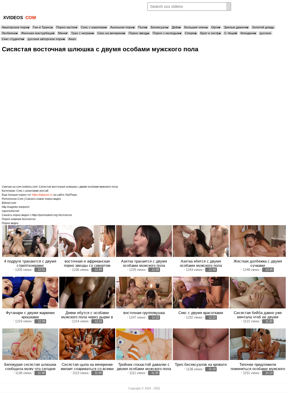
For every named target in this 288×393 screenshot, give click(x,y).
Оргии (215, 27)
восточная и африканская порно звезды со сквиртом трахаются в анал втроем (87, 265)
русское (265, 33)
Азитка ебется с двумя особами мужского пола (201, 263)
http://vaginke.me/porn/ (15, 207)
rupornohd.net (10, 211)
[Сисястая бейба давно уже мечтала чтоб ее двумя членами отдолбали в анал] (258, 292)
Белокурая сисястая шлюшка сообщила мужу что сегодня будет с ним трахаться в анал (30, 368)
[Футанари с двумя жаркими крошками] (30, 298)
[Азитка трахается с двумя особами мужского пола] (144, 246)
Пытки (142, 27)
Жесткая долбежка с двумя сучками (258, 263)
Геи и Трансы (43, 27)
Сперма (191, 33)
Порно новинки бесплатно (19, 219)
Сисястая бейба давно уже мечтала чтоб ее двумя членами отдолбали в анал (258, 317)
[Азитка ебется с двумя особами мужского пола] (201, 246)
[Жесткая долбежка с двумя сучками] (258, 246)
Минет (63, 33)
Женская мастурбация (37, 33)
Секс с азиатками (94, 27)
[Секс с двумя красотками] (201, 298)
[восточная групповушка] (144, 298)
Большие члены (196, 27)
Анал (72, 39)
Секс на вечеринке (111, 33)
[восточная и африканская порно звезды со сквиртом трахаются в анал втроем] (87, 246)
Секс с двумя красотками (200, 313)
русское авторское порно (46, 39)
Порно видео (10, 223)
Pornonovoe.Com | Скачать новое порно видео (31, 198)
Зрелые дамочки (236, 27)
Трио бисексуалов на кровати (201, 364)
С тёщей (230, 33)
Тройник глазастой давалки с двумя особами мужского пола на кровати (144, 368)
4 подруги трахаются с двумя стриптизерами (30, 263)
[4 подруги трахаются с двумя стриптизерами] (30, 246)
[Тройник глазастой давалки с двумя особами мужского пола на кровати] (144, 349)
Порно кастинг (66, 27)
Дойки (176, 27)
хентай (43, 190)
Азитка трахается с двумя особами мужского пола (144, 263)
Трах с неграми (82, 33)
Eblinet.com (9, 202)
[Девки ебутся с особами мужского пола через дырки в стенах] (87, 298)
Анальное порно (122, 27)
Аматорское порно (15, 27)
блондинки (248, 33)
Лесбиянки (10, 33)
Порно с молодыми (167, 33)
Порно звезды (139, 33)
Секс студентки (13, 39)
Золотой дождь (263, 27)
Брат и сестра (210, 33)
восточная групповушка (144, 313)
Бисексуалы (159, 27)
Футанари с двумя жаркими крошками (30, 315)
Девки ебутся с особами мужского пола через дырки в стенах (87, 317)
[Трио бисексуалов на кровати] (201, 349)
